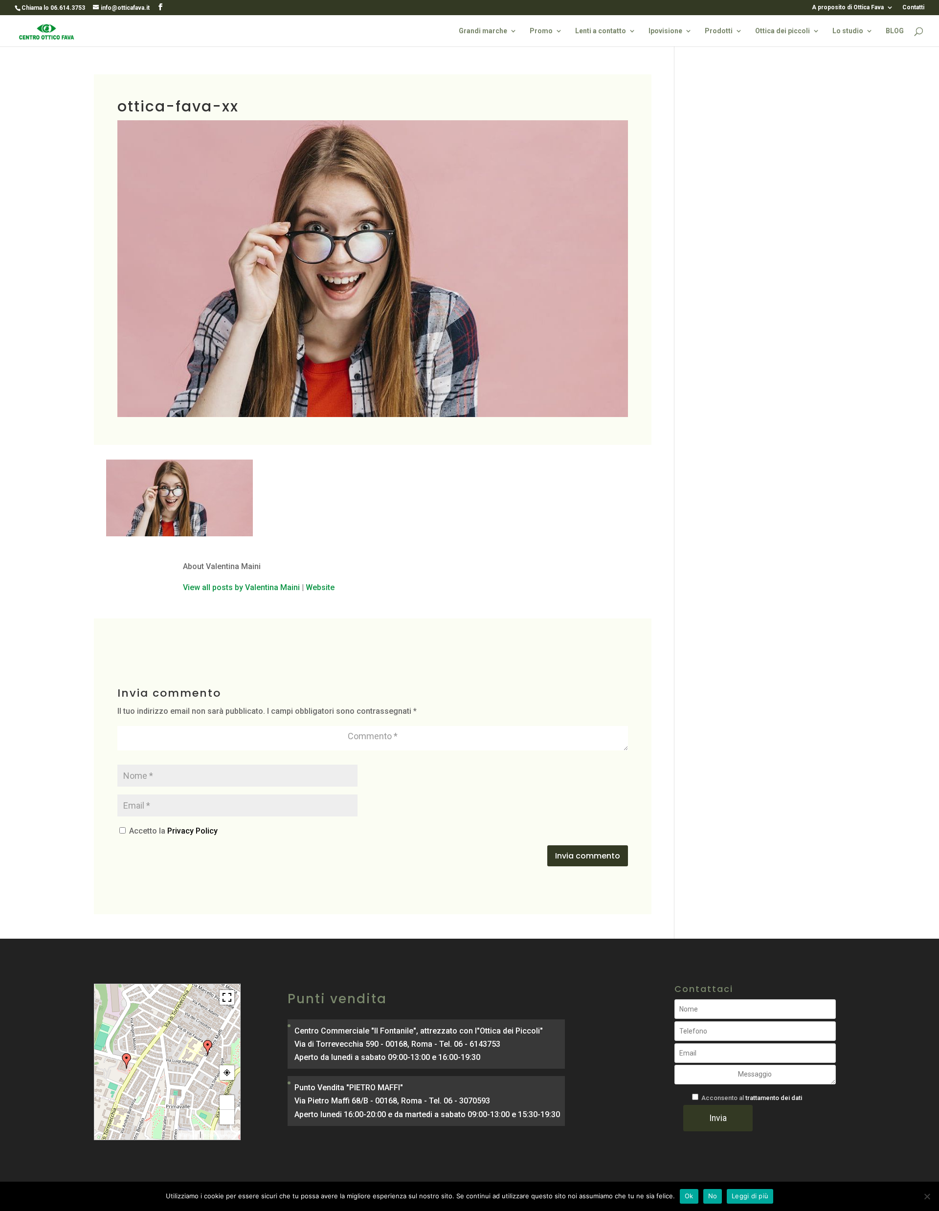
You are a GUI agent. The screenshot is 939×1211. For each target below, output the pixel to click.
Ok (689, 1196)
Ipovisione (665, 31)
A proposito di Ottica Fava (848, 7)
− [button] (227, 1117)
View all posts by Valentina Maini (241, 587)
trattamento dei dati (773, 1097)
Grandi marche (483, 31)
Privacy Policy (192, 831)
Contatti (913, 7)
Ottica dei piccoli (782, 31)
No (712, 1196)
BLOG (895, 31)
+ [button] (227, 1102)
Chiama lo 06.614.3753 (53, 7)
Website (320, 587)
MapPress (188, 1135)
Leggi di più (750, 1196)
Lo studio (847, 31)
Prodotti (719, 31)
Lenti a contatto (600, 31)
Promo (541, 31)
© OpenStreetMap (220, 1135)
